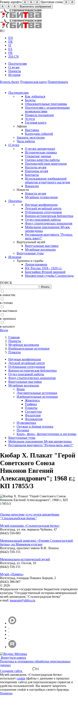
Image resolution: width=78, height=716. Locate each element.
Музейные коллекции (40, 249)
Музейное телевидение (41, 197)
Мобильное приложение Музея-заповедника (40, 441)
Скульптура (33, 411)
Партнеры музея (36, 171)
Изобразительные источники (29, 348)
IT (9, 45)
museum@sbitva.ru (22, 600)
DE (10, 41)
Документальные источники (37, 393)
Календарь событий (39, 133)
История (14, 75)
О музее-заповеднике (40, 148)
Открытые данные (38, 156)
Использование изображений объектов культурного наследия (47, 180)
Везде (4, 330)
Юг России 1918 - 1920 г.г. (43, 268)
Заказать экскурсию (31, 137)
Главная (14, 337)
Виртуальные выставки (41, 246)
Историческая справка (41, 152)
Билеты (30, 100)
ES (10, 49)
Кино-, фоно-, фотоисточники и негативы (46, 434)
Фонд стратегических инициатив (48, 223)
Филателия (33, 415)
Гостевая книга (35, 122)
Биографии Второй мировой (45, 272)
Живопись (32, 400)
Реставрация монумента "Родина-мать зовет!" (40, 445)
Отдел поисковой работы (43, 219)
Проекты (14, 71)
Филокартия (33, 419)
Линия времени (36, 264)
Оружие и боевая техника (35, 426)
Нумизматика (26, 422)
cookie (21, 678)
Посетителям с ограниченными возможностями (47, 109)
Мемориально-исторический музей (25, 559)
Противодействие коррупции (46, 163)
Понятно (6, 693)
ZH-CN (13, 56)
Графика (31, 404)
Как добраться (35, 96)
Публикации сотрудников (43, 212)
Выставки (32, 130)
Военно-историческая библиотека (49, 216)
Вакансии (32, 186)
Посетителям (17, 63)
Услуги (30, 119)
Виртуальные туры (30, 253)
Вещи (21, 389)
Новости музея (35, 193)
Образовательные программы (46, 104)
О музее (14, 67)
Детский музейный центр (43, 208)
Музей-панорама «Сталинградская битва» (30, 525)
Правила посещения (39, 115)
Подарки (23, 430)
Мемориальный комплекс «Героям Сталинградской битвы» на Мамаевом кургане (36, 542)
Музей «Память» (12, 574)
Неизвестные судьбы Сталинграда (49, 275)
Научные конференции (41, 204)
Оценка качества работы (42, 160)
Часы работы (26, 141)
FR (10, 53)
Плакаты (14, 352)
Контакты (32, 175)
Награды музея (35, 167)
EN (10, 38)
